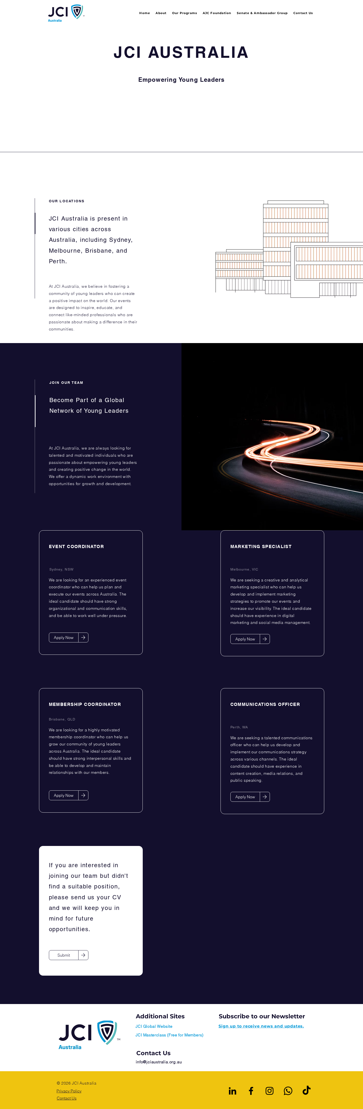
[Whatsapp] (288, 1091)
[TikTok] (306, 1091)
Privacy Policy (69, 1090)
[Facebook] (251, 1091)
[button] (182, 13)
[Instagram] (269, 1091)
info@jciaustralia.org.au (159, 1061)
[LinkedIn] (232, 1091)
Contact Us (153, 1053)
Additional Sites (160, 1016)
